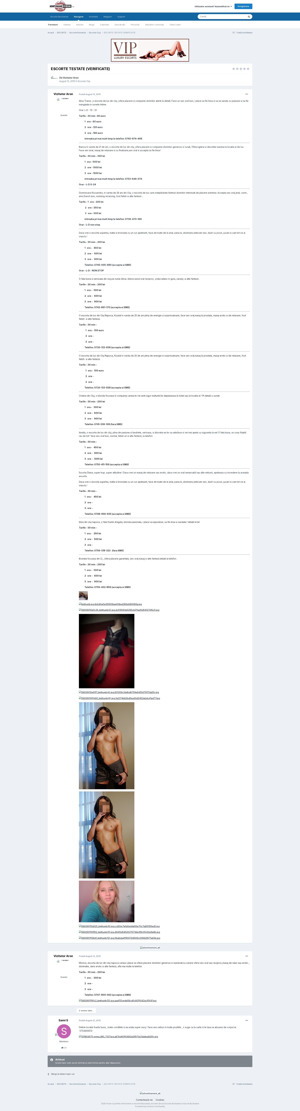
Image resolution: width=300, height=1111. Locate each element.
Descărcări (120, 24)
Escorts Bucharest (59, 16)
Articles (79, 24)
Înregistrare (243, 6)
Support (121, 16)
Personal (135, 24)
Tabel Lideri (175, 24)
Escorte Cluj (84, 81)
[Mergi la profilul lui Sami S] (64, 1031)
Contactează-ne (144, 1099)
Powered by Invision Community (150, 1106)
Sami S (63, 1020)
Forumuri (53, 24)
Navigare (78, 16)
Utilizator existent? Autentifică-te (212, 6)
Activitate (93, 16)
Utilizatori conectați (154, 24)
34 (65, 1047)
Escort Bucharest (191, 1103)
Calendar (104, 24)
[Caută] (248, 16)
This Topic (236, 16)
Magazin (108, 16)
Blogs (91, 24)
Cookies (160, 1099)
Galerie (66, 24)
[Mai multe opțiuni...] (247, 94)
